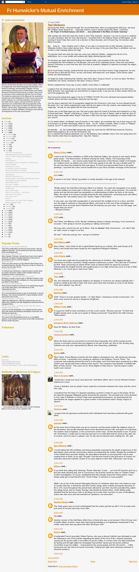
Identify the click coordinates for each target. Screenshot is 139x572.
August (8, 142)
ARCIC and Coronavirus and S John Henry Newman (22, 172)
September (9, 140)
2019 (6, 210)
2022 (6, 128)
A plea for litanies (10, 164)
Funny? (7, 198)
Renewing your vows (12, 166)
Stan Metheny (60, 446)
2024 (6, 124)
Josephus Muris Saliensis (66, 323)
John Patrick (60, 256)
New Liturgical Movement (11, 361)
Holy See (5, 360)
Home (93, 561)
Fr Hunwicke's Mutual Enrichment (45, 10)
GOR (56, 217)
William (57, 466)
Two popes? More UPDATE (12, 254)
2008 (6, 232)
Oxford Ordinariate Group (11, 363)
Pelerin (57, 532)
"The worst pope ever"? (10, 291)
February (9, 206)
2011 (6, 226)
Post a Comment (53, 558)
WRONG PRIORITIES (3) (14, 176)
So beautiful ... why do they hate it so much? (18, 276)
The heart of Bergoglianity (11, 315)
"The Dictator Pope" (9, 269)
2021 (6, 130)
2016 (6, 217)
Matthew (58, 293)
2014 (6, 221)
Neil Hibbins (59, 242)
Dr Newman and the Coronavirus (16, 168)
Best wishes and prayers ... (14, 194)
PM (55, 516)
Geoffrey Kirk (9, 188)
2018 (6, 213)
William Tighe (60, 307)
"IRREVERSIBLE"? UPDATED (13, 298)
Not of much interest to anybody (15, 170)
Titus (56, 277)
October (9, 138)
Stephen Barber (61, 502)
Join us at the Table (11, 190)
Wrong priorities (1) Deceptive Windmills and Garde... (22, 178)
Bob (56, 175)
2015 (6, 219)
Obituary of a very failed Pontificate (14, 246)
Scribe (57, 353)
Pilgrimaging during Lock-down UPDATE (18, 154)
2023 (6, 126)
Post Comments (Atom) (68, 566)
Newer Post (52, 561)
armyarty (58, 423)
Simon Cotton (60, 152)
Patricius (58, 409)
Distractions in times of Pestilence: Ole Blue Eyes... (22, 162)
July (7, 144)
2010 (6, 228)
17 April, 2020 (58, 172)
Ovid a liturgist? (10, 160)
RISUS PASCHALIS (11, 182)
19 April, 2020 (58, 529)
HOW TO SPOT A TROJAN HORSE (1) (18, 156)
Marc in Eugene (61, 376)
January (9, 208)
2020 (6, 132)
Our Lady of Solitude (12, 184)
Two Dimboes (9, 174)
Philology (8, 158)
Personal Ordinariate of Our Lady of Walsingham (19, 365)
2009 (6, 230)
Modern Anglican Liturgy (13, 202)
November (9, 136)
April (7, 150)
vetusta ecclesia (61, 334)
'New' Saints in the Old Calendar (15, 180)
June (8, 146)
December (9, 134)
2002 (6, 236)
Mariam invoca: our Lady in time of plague (19, 200)
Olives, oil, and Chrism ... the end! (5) (17, 192)
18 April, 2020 (58, 512)
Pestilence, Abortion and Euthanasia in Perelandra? (22, 186)
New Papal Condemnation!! (12, 284)
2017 (6, 215)
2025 (6, 121)
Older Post (133, 561)
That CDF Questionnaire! (13, 152)
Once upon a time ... (12, 196)
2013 (6, 223)
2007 (6, 234)
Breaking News (7, 261)
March (8, 204)
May (7, 148)
